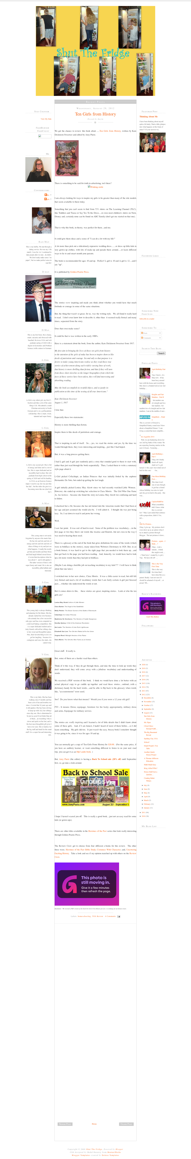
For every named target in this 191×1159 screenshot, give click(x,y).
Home (94, 1123)
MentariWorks (114, 1152)
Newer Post (65, 1123)
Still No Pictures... (146, 524)
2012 (143, 694)
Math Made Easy (150, 764)
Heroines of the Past (97, 830)
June (145, 789)
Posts (145, 333)
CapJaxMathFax (157, 501)
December (147, 698)
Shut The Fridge (94, 1149)
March (146, 800)
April (146, 796)
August (146, 712)
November (147, 701)
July (145, 785)
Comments (147, 338)
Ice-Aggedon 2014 (147, 436)
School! (147, 742)
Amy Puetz (64, 758)
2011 (143, 812)
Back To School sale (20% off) (106, 759)
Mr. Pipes (147, 722)
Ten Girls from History (95, 114)
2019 (143, 668)
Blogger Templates (81, 1155)
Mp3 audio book (84, 751)
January (146, 807)
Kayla (47, 199)
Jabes (47, 195)
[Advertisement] (77, 1101)
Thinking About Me (149, 116)
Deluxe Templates (110, 1155)
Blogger (119, 1149)
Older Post (126, 1123)
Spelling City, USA (151, 738)
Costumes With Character (109, 849)
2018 (143, 672)
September (147, 709)
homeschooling (84, 916)
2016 (143, 679)
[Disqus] (96, 967)
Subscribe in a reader (147, 318)
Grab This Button (152, 616)
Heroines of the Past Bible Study (81, 849)
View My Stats (46, 119)
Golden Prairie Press (79, 271)
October (147, 705)
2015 (143, 683)
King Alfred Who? (150, 768)
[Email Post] (118, 916)
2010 (143, 816)
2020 (143, 664)
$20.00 (111, 744)
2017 (143, 675)
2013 (143, 690)
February (147, 804)
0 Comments (110, 916)
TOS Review (97, 916)
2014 (143, 687)
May (145, 792)
